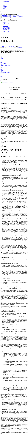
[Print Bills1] (19, 47)
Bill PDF (2, 46)
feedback (5, 6)
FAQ (4, 5)
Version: (18, 46)
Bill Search (5, 32)
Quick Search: (14, 19)
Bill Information (6, 31)
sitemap (4, 7)
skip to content (6, 1)
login (4, 8)
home (4, 2)
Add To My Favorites (10, 46)
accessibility (5, 3)
